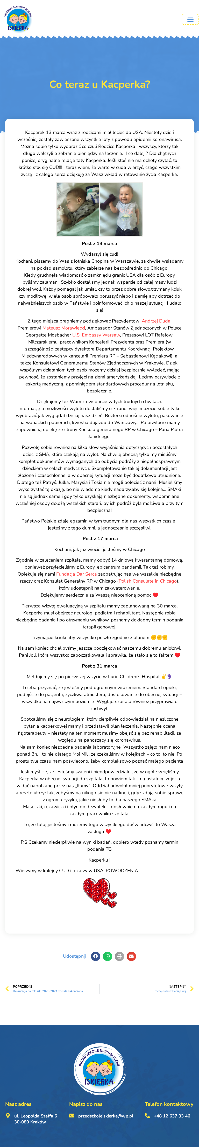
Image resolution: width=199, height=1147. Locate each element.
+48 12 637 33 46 (172, 1116)
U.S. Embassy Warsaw (96, 335)
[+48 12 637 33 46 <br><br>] (147, 1115)
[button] (190, 19)
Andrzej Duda (156, 321)
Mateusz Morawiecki (63, 328)
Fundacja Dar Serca (76, 574)
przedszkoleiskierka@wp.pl (105, 1116)
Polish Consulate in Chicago (148, 581)
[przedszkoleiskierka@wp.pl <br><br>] (71, 1115)
